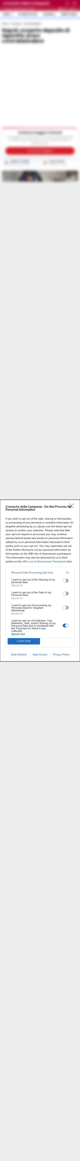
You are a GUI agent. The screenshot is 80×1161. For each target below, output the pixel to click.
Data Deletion (19, 654)
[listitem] (40, 573)
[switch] (66, 581)
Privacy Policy (61, 654)
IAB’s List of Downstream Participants (44, 561)
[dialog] (40, 580)
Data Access (40, 654)
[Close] (72, 506)
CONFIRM (24, 641)
